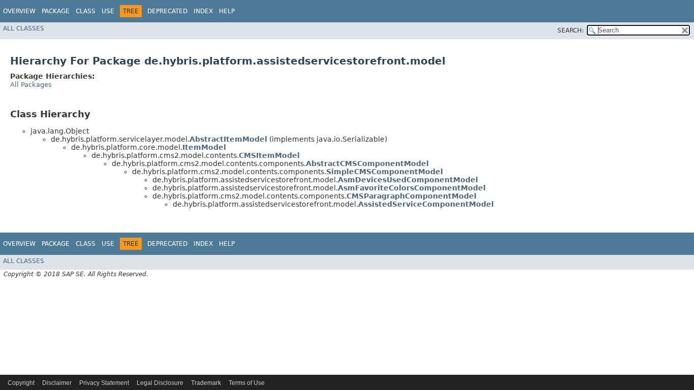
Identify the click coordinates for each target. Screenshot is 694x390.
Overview (19, 11)
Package (56, 11)
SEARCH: (570, 30)
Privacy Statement (104, 382)
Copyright (21, 382)
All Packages (31, 84)
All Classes (23, 28)
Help (227, 11)
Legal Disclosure (160, 382)
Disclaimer (57, 382)
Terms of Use (247, 382)
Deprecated (167, 11)
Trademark (206, 382)
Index (203, 11)
